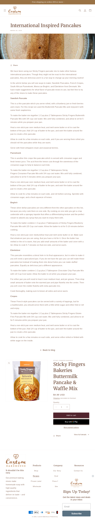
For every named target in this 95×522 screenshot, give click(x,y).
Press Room (57, 481)
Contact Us (78, 471)
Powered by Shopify (56, 516)
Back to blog (49, 350)
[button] (4, 10)
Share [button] (15, 65)
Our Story (57, 471)
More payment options (71, 427)
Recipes (36, 476)
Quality (57, 476)
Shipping (56, 398)
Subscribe (76, 513)
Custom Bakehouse (43, 516)
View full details (80, 434)
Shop (36, 471)
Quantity (56, 402)
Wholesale (37, 486)
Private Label (36, 481)
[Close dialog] (93, 476)
